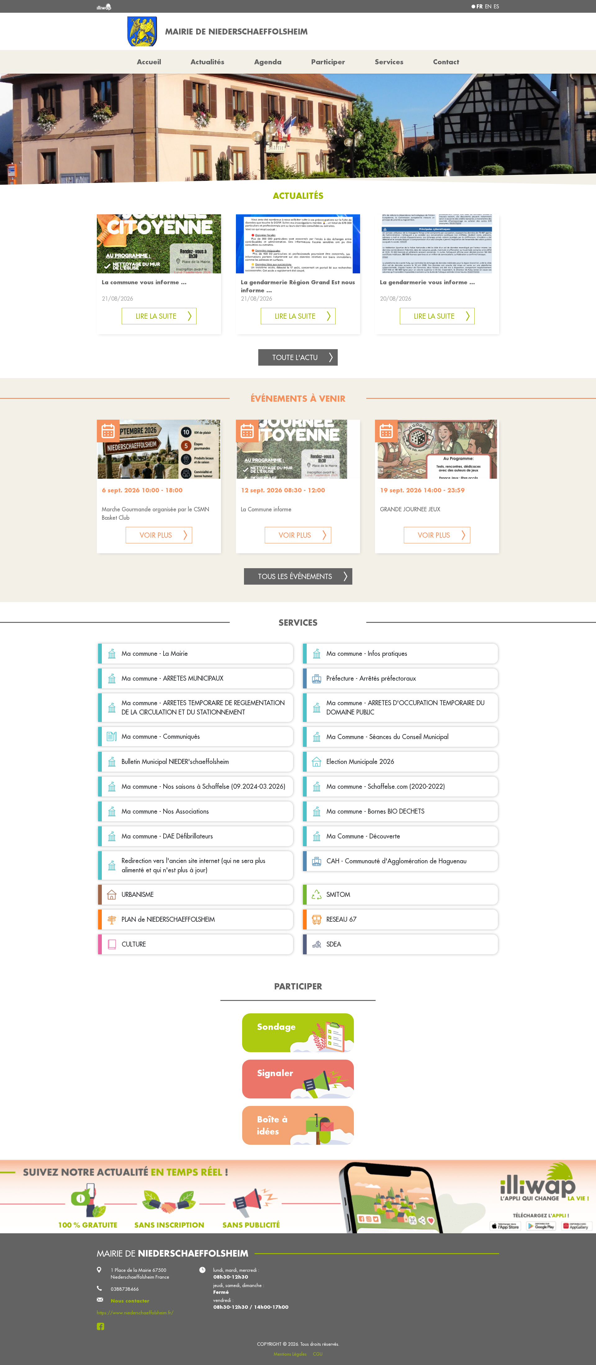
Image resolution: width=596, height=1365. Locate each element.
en (488, 6)
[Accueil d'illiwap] (178, 6)
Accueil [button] (149, 61)
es (496, 6)
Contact (446, 61)
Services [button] (389, 61)
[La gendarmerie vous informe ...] (437, 243)
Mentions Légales (290, 1354)
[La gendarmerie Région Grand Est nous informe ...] (298, 243)
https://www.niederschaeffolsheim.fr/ (135, 1313)
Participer (328, 61)
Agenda (268, 61)
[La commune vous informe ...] (159, 243)
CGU (318, 1354)
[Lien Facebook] (102, 1326)
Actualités (207, 61)
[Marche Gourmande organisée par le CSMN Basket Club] (159, 449)
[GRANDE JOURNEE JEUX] (437, 449)
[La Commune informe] (298, 449)
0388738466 (125, 1289)
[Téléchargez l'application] (298, 1196)
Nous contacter (130, 1301)
